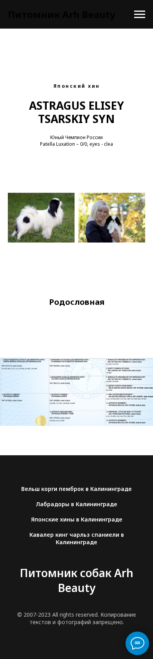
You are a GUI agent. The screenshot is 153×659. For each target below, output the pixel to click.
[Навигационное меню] (139, 14)
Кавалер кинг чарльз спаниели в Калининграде (76, 538)
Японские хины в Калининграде (76, 519)
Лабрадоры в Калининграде (76, 504)
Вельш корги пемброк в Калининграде (76, 488)
